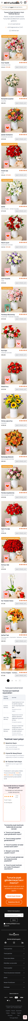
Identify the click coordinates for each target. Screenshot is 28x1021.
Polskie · (13, 1013)
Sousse (11, 775)
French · (13, 1010)
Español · (8, 1010)
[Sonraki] (20, 681)
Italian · (8, 1013)
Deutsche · (19, 1010)
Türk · (18, 1015)
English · (19, 1013)
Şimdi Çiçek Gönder (14, 896)
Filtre (25, 1017)
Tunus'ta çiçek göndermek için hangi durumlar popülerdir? (13, 859)
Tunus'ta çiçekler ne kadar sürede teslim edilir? (13, 846)
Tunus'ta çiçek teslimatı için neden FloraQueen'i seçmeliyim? (13, 867)
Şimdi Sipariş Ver (21, 67)
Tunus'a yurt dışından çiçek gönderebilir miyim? (12, 833)
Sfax (5, 775)
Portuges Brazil (14, 1018)
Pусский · (10, 1015)
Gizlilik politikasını (11, 923)
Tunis (17, 773)
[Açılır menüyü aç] (23, 948)
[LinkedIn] (22, 942)
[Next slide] (23, 807)
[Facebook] (5, 942)
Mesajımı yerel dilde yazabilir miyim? (11, 852)
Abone (14, 920)
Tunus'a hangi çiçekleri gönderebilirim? (12, 839)
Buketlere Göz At (14, 902)
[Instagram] (14, 942)
